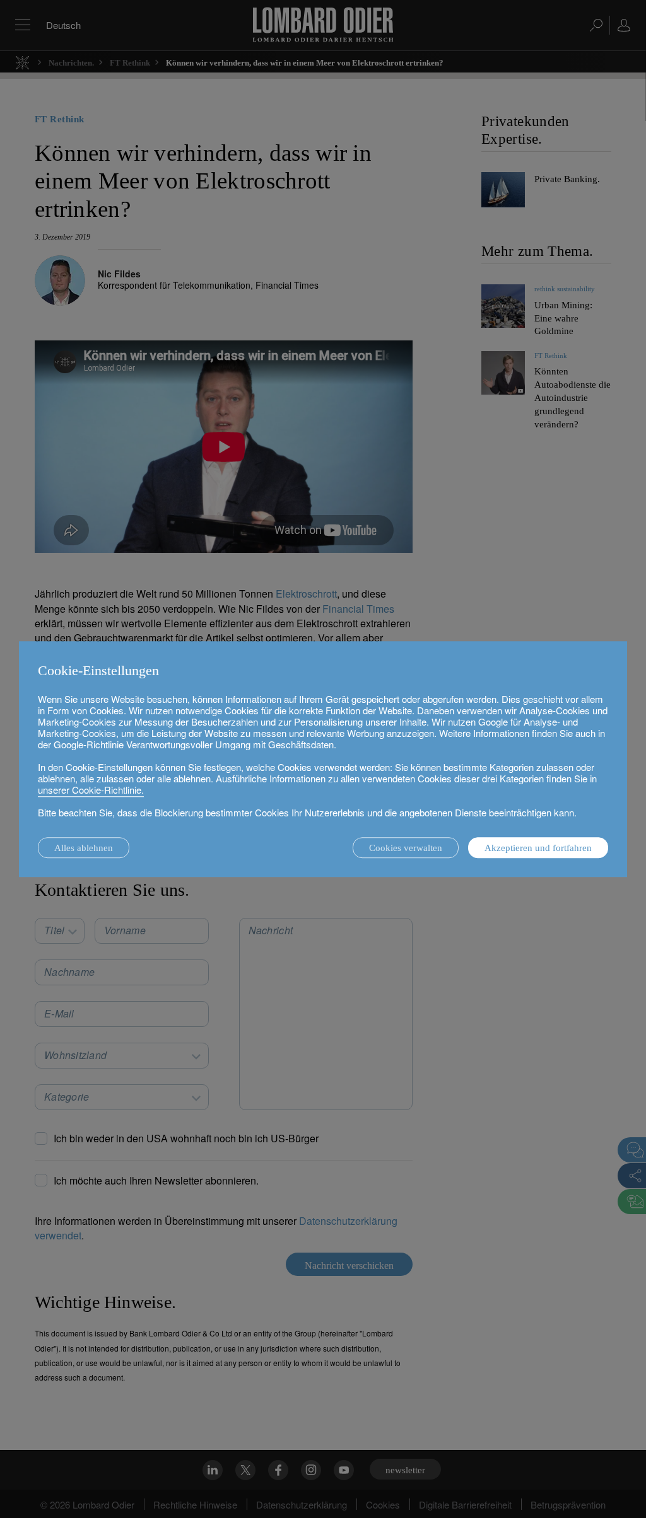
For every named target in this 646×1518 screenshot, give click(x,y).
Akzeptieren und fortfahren (538, 848)
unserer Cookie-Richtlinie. (91, 789)
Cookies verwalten (405, 848)
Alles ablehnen (83, 848)
